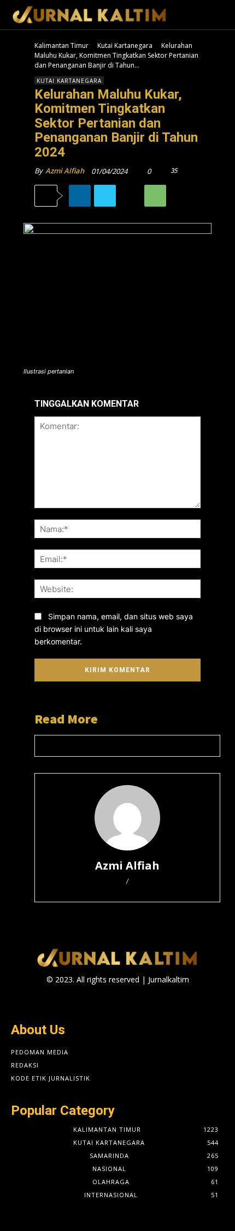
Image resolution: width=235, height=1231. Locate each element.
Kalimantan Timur (61, 45)
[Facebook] (89, 1000)
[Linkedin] (80, 196)
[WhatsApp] (155, 196)
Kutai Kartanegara (124, 45)
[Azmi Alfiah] (127, 817)
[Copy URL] (130, 196)
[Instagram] (108, 1000)
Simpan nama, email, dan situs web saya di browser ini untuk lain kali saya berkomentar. (113, 628)
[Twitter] (105, 196)
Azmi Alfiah (64, 171)
